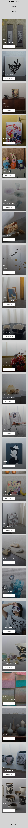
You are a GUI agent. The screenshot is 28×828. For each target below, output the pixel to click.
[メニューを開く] (2, 1)
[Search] (23, 1)
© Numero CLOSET (14, 824)
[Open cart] (26, 1)
